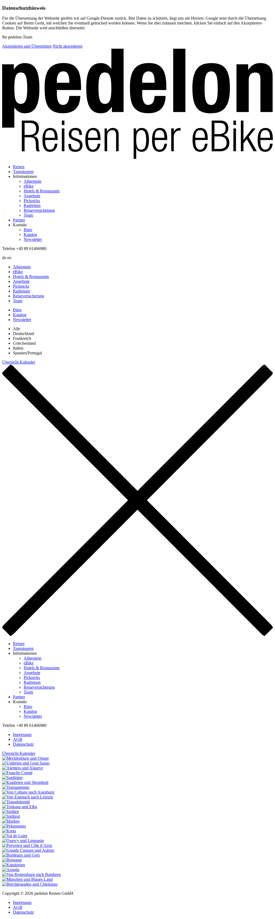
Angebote (32, 195)
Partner (19, 220)
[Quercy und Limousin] (137, 840)
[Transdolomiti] (137, 802)
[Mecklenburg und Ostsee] (137, 758)
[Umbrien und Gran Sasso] (137, 763)
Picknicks (32, 200)
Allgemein (32, 181)
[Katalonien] (137, 864)
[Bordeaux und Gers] (137, 855)
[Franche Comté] (137, 772)
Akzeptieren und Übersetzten (27, 46)
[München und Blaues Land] (137, 879)
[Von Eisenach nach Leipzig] (137, 797)
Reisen (18, 166)
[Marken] (137, 821)
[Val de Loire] (137, 835)
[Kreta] (137, 831)
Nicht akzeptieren (67, 46)
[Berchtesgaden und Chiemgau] (137, 884)
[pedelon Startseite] (137, 104)
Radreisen (32, 205)
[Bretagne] (137, 860)
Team (28, 215)
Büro (28, 229)
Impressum (22, 734)
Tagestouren (23, 171)
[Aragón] (137, 869)
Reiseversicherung (39, 210)
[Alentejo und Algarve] (137, 768)
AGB (17, 739)
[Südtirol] (137, 816)
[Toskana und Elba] (137, 806)
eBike (29, 186)
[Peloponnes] (137, 826)
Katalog (30, 234)
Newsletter (33, 239)
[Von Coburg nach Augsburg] (137, 792)
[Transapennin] (137, 787)
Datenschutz (23, 744)
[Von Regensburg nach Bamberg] (137, 874)
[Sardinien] (137, 777)
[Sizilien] (137, 811)
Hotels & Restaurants (42, 191)
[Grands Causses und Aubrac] (137, 850)
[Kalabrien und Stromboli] (137, 782)
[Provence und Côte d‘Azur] (137, 845)
